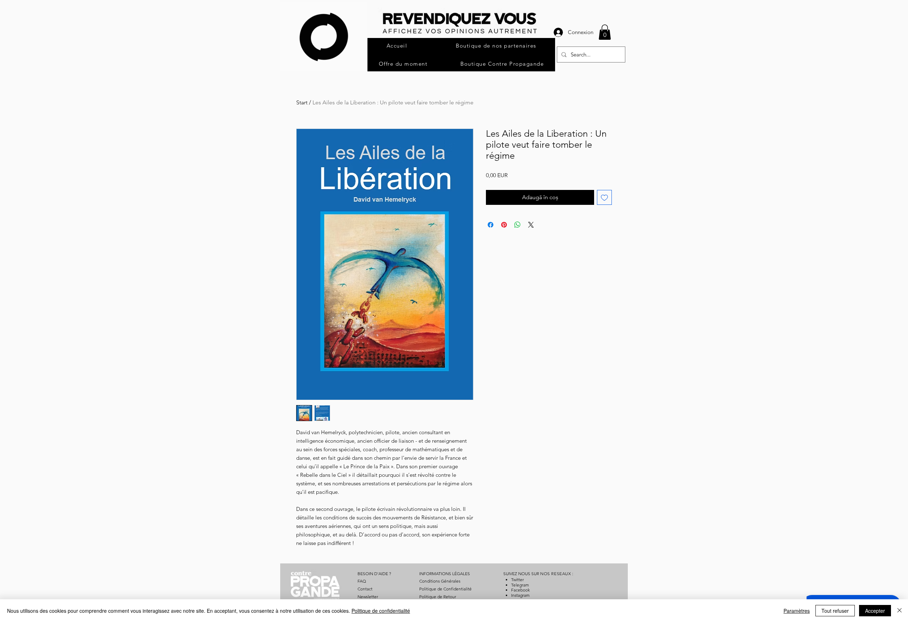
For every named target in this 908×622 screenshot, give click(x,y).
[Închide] (899, 610)
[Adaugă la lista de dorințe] (604, 197)
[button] (604, 32)
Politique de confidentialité (380, 610)
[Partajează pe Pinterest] (504, 224)
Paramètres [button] (797, 610)
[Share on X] (531, 224)
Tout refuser (835, 610)
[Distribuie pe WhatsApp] (517, 224)
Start (302, 102)
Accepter (875, 610)
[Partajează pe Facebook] (490, 224)
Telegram (520, 585)
